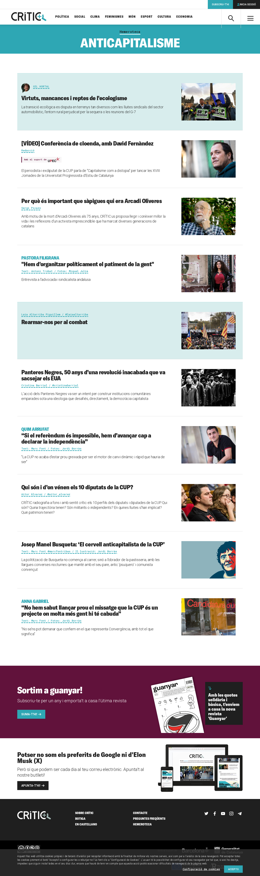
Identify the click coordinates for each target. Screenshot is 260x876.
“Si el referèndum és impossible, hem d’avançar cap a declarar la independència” (86, 435)
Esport (147, 16)
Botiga (80, 819)
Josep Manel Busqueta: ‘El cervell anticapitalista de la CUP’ (93, 544)
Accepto (233, 869)
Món (132, 16)
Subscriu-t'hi (220, 4)
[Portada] (28, 17)
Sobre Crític (84, 813)
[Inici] (34, 815)
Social (79, 16)
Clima (95, 16)
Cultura (164, 16)
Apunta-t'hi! (30, 785)
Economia (184, 16)
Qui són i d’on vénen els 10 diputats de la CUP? (77, 487)
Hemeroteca (130, 31)
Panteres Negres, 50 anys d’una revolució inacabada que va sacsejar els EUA (93, 375)
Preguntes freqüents (149, 819)
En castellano (86, 824)
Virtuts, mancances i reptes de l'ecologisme (74, 98)
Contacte (140, 813)
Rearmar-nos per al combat (54, 322)
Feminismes (114, 16)
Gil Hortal (41, 86)
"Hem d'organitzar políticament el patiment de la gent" (87, 261)
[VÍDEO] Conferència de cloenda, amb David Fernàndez (87, 143)
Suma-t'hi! (29, 714)
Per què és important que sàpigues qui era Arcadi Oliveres (91, 200)
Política (62, 16)
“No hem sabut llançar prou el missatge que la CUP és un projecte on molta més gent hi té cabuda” (89, 607)
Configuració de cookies (201, 869)
